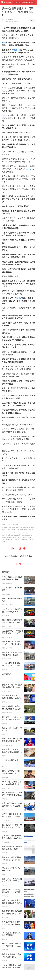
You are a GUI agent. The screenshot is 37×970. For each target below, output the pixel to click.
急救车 (28, 169)
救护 (4, 42)
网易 (3, 2)
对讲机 (19, 298)
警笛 (15, 50)
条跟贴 (18, 564)
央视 (4, 115)
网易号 (9, 2)
